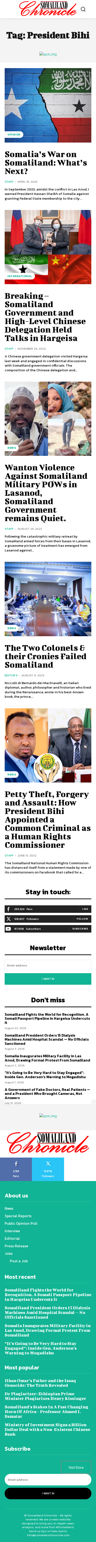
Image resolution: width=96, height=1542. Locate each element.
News (11, 448)
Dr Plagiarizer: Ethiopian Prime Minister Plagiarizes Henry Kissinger (45, 1396)
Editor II (11, 675)
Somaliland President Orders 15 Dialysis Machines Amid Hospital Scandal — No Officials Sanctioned (47, 1039)
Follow (82, 919)
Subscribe (80, 928)
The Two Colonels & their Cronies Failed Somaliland (45, 656)
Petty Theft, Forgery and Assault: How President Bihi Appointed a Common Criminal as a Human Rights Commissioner (48, 819)
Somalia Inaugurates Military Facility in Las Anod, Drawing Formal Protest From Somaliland (47, 1058)
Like (85, 909)
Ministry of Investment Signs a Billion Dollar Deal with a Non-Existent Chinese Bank (47, 1429)
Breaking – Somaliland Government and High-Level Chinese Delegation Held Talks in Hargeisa (45, 317)
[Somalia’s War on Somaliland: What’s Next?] (48, 105)
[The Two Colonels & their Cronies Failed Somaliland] (48, 599)
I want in (48, 979)
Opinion (14, 134)
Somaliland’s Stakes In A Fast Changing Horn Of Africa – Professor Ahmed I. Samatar (46, 1411)
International (19, 276)
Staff (9, 181)
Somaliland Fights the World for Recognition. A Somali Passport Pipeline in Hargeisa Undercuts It (47, 1018)
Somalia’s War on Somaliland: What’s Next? (46, 162)
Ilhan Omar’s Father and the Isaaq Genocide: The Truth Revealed (40, 1383)
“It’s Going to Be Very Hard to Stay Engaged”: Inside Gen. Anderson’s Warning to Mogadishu (45, 1075)
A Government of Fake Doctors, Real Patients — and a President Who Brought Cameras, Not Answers (47, 1093)
